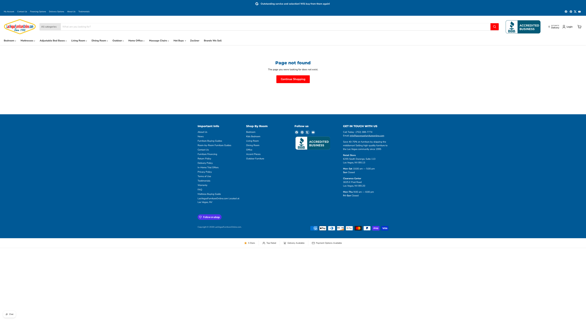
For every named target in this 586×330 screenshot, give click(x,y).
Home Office (135, 40)
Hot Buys (179, 40)
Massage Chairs (158, 40)
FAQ (200, 189)
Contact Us (22, 12)
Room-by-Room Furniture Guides (214, 145)
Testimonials (84, 12)
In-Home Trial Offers (208, 167)
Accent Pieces (253, 154)
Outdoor (117, 40)
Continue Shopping (293, 79)
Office (249, 149)
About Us (71, 12)
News (201, 136)
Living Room (78, 40)
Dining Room (99, 40)
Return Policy (204, 158)
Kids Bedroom (253, 136)
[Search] (494, 26)
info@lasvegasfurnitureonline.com (367, 135)
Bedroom (9, 40)
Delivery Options (56, 12)
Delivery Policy (205, 163)
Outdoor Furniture (255, 158)
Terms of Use (204, 176)
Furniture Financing (207, 154)
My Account (9, 12)
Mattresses (27, 40)
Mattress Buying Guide (209, 194)
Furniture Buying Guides (210, 140)
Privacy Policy (205, 171)
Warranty (202, 185)
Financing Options (38, 12)
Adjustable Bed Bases (52, 40)
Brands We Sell (213, 40)
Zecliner (194, 40)
